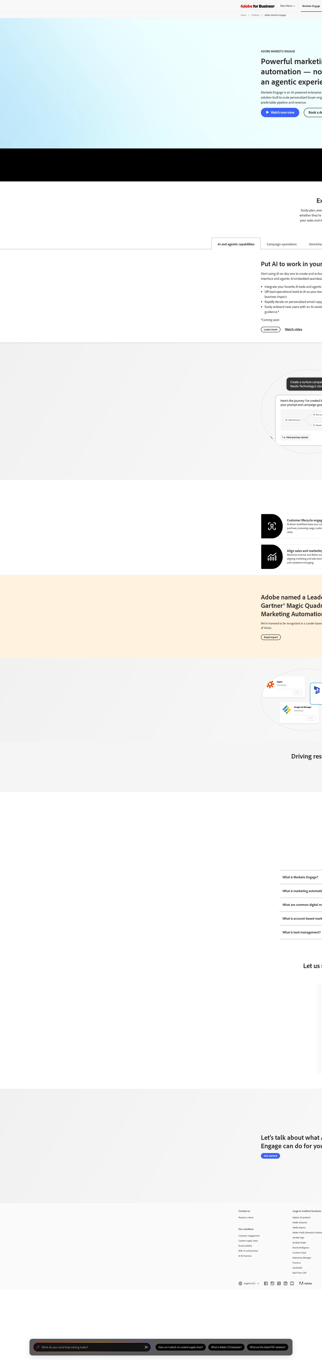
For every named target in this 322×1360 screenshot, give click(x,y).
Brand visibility (245, 1245)
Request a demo (246, 1217)
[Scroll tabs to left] (3, 243)
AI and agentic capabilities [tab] (236, 244)
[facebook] (266, 1283)
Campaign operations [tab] (282, 244)
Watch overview (282, 112)
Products (255, 15)
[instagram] (272, 1283)
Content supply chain (248, 1240)
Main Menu (286, 5)
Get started (270, 1156)
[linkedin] (285, 1283)
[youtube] (292, 1283)
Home (243, 15)
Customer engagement (249, 1235)
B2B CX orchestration (248, 1250)
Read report (271, 637)
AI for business (245, 1255)
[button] (248, 1283)
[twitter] (279, 1283)
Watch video (293, 329)
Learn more (270, 329)
